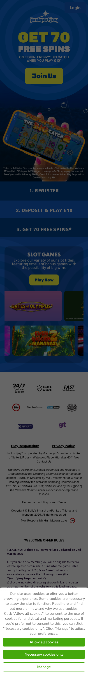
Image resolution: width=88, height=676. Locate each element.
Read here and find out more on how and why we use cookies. (46, 606)
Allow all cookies (44, 642)
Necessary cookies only (44, 654)
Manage (44, 666)
